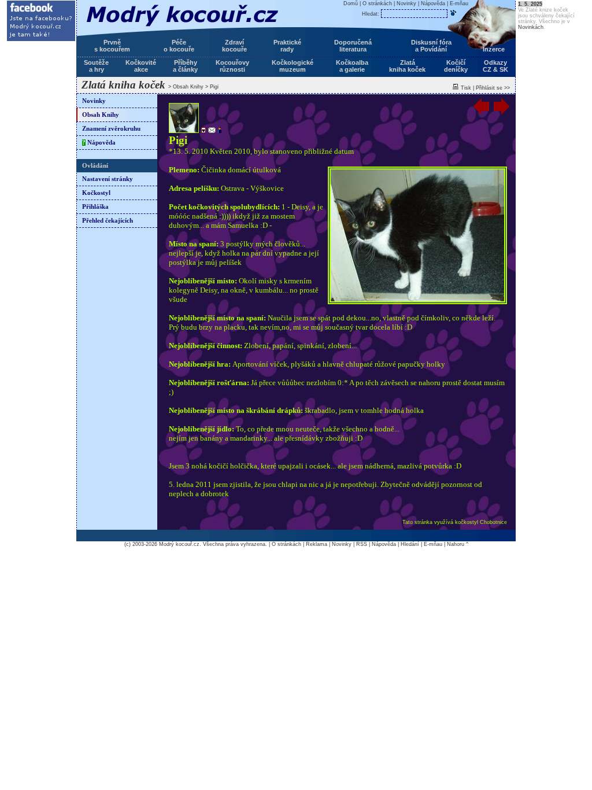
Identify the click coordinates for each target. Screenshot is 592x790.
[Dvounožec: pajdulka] (218, 131)
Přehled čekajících (107, 220)
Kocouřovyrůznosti (232, 66)
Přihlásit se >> (493, 88)
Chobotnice (493, 522)
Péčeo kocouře (179, 46)
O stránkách (377, 3)
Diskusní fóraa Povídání (431, 46)
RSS (361, 544)
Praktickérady (287, 46)
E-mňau (459, 3)
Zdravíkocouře (234, 46)
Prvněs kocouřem (112, 46)
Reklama (316, 544)
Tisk (466, 88)
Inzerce (494, 49)
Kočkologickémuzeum (292, 66)
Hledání (410, 544)
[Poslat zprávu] (211, 131)
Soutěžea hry (96, 66)
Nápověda (99, 142)
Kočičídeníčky (456, 66)
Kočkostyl (96, 193)
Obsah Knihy (188, 87)
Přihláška (95, 207)
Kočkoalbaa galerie (352, 66)
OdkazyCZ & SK (495, 66)
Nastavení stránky (107, 179)
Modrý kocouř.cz (179, 544)
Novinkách (530, 27)
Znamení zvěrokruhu (111, 128)
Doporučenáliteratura (353, 46)
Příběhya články (185, 66)
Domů (350, 3)
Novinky (94, 101)
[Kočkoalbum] (202, 131)
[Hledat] (453, 12)
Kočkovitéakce (140, 66)
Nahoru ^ (457, 544)
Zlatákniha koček (407, 66)
